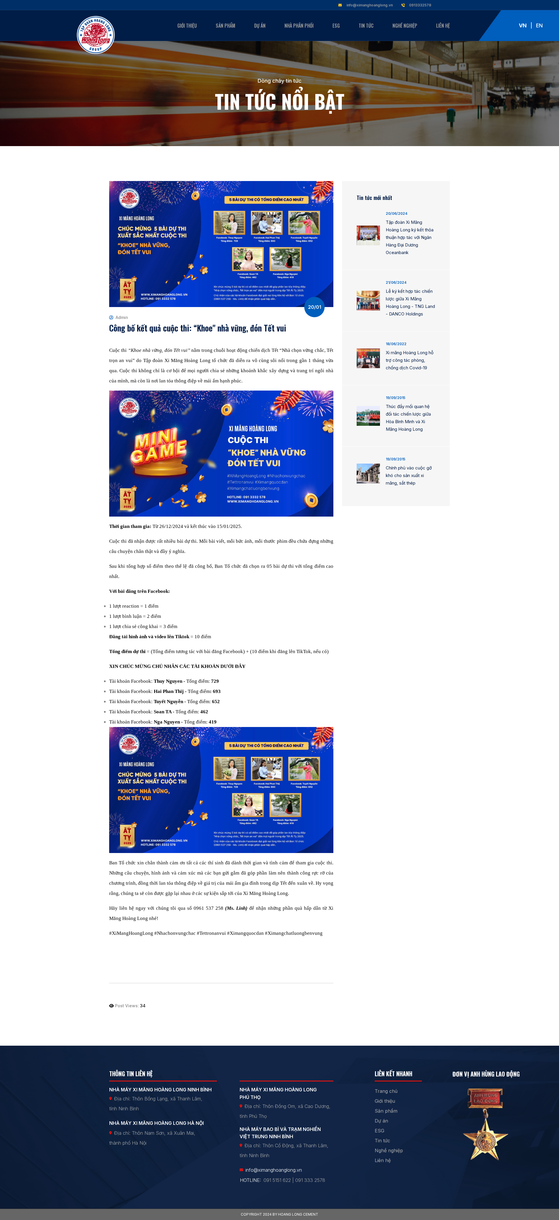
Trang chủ (386, 1091)
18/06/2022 (396, 344)
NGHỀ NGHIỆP (404, 25)
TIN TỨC (366, 25)
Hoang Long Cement (298, 1214)
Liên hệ (383, 1160)
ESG (336, 25)
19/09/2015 (395, 398)
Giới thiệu (385, 1101)
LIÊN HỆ (443, 25)
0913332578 (419, 5)
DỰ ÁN (260, 25)
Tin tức (382, 1140)
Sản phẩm (386, 1111)
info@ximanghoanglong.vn (369, 5)
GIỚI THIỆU (187, 25)
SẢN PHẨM (225, 25)
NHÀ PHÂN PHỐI (299, 25)
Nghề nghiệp (389, 1150)
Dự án (381, 1121)
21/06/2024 (396, 282)
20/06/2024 (396, 213)
